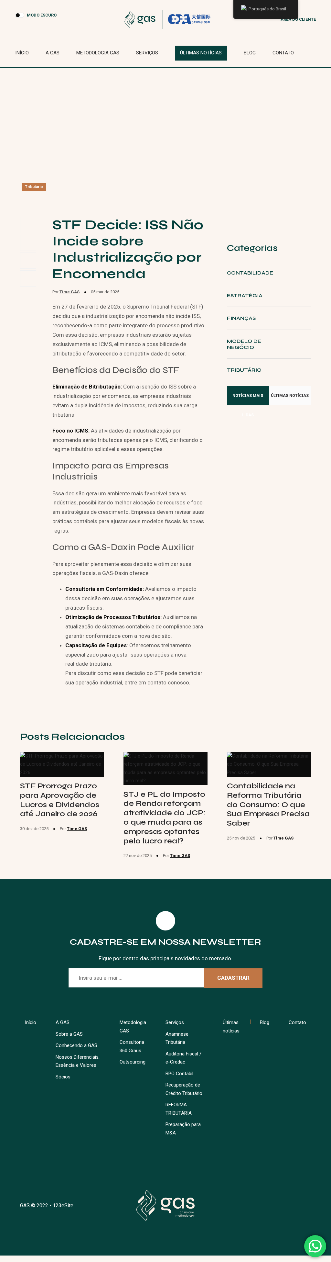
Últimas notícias (201, 53)
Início (22, 53)
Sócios (63, 1077)
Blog (250, 53)
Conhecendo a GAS (76, 1045)
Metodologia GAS (97, 53)
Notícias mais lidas (247, 399)
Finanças (241, 318)
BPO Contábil (179, 1073)
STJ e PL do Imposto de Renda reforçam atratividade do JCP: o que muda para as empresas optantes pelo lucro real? (164, 818)
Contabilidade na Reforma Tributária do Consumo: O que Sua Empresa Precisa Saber (268, 804)
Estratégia (244, 295)
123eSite (63, 1205)
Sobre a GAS (69, 1034)
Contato (283, 53)
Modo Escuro (42, 15)
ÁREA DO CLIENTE (298, 19)
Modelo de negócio (244, 344)
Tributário (34, 187)
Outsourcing (132, 1062)
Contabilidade (250, 273)
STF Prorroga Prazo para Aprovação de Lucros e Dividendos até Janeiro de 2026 (59, 799)
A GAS (52, 53)
